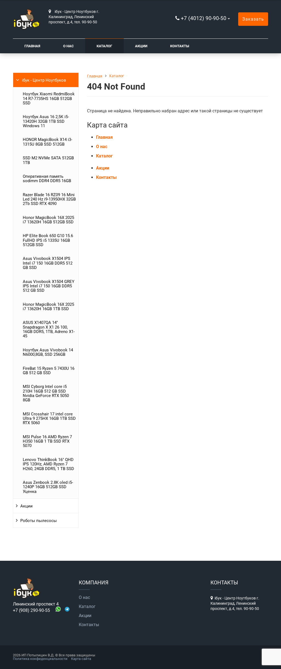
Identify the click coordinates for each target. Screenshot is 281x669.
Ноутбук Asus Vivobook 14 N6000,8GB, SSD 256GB (48, 352)
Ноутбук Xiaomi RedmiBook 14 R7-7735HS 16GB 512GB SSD (49, 98)
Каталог (104, 46)
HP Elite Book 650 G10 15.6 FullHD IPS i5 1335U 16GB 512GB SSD (48, 240)
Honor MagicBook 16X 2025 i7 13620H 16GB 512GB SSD (48, 219)
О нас (68, 46)
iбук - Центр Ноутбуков (44, 80)
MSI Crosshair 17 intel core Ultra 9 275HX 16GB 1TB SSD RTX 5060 (49, 419)
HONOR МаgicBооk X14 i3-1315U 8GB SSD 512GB (47, 141)
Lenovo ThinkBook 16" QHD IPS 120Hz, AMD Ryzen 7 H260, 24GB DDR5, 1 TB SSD (48, 464)
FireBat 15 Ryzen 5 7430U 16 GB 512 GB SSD (48, 370)
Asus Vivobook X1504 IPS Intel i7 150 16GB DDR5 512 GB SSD (47, 263)
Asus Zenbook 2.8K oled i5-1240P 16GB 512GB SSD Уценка (48, 487)
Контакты (179, 46)
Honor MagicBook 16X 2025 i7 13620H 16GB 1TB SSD (48, 306)
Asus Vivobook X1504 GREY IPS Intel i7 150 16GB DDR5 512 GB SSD (48, 286)
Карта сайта (81, 659)
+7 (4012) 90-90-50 (203, 18)
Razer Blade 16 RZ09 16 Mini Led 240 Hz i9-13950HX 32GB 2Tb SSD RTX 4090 (49, 199)
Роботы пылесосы (38, 520)
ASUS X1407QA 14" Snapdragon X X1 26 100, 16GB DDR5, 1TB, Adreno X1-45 (49, 329)
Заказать (253, 19)
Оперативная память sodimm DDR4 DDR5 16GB (47, 178)
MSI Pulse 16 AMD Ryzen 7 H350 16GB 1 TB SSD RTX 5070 (47, 441)
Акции (141, 46)
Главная (32, 46)
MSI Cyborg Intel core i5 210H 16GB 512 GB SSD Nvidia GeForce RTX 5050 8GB (46, 393)
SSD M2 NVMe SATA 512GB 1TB (48, 160)
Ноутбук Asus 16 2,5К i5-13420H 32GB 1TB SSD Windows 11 (46, 121)
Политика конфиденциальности (40, 659)
